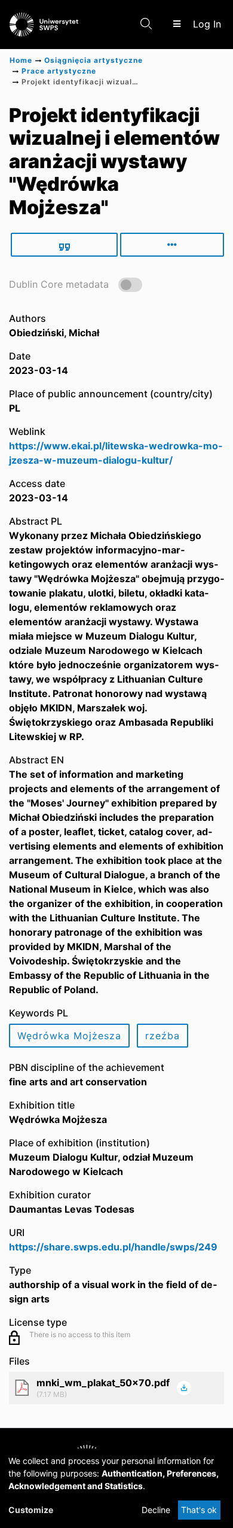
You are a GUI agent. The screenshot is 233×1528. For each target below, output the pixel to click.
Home (21, 60)
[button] (75, 284)
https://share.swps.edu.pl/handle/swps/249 (113, 1247)
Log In (208, 24)
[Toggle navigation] (177, 24)
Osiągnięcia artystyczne (93, 60)
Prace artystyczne (59, 70)
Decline (156, 1510)
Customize (30, 1510)
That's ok (199, 1510)
